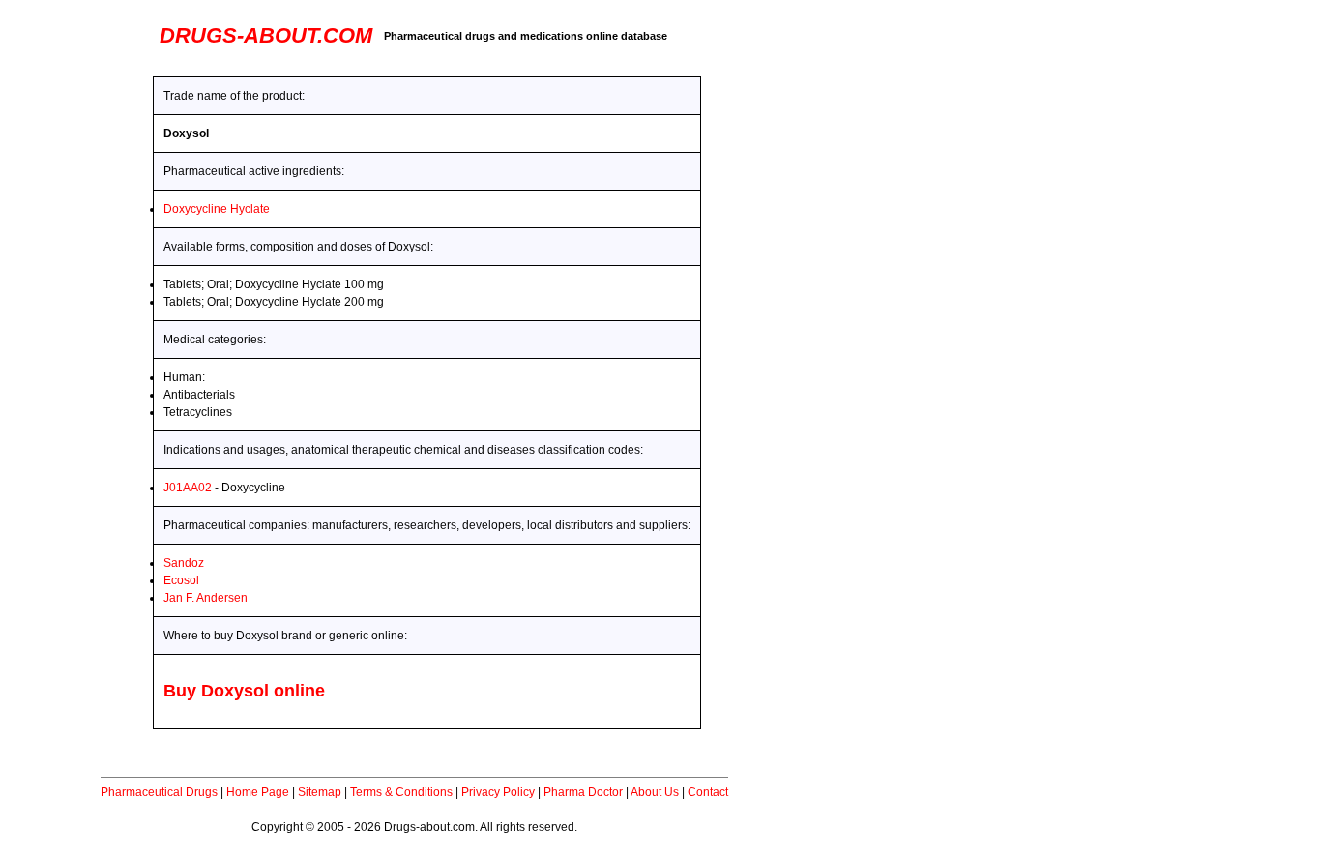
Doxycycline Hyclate (216, 209)
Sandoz (183, 563)
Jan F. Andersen (205, 598)
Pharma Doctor (583, 792)
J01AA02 (187, 487)
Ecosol (181, 580)
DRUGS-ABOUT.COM (266, 35)
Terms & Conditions (401, 792)
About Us (655, 792)
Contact (708, 792)
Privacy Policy (498, 792)
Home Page (257, 792)
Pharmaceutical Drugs (159, 792)
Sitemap (319, 792)
